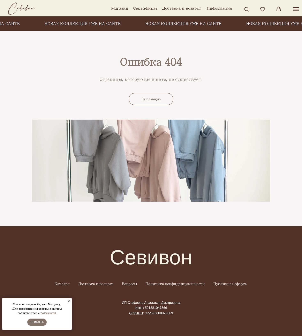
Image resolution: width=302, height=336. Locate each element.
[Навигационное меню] (296, 9)
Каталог (62, 284)
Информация (219, 8)
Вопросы (129, 284)
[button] (246, 9)
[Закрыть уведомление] (69, 301)
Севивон (151, 257)
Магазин (119, 8)
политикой (48, 313)
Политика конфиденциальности (175, 284)
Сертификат (145, 8)
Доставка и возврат (181, 8)
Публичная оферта (230, 284)
